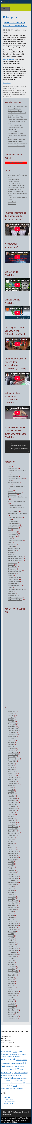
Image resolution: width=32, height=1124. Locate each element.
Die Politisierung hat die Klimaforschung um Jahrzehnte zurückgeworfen (17, 113)
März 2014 (11, 1004)
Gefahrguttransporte (14, 526)
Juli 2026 (11, 714)
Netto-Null (9, 1081)
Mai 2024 (11, 767)
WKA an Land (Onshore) (15, 598)
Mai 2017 (11, 938)
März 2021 (11, 845)
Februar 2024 (12, 773)
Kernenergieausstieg (21, 1073)
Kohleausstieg (16, 1078)
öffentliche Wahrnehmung (15, 559)
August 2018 (12, 909)
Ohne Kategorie (12, 563)
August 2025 (12, 736)
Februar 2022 (12, 823)
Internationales (12, 532)
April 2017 (11, 940)
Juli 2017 (11, 934)
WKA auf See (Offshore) (15, 600)
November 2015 (13, 973)
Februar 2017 (12, 944)
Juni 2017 (11, 936)
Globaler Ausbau (13, 528)
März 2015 (11, 985)
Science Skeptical (13, 181)
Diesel (10, 480)
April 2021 (11, 843)
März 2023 (11, 796)
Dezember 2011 (13, 1016)
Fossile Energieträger (14, 517)
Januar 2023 (11, 800)
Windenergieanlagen (16, 1088)
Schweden (14, 1083)
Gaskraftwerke (19, 1066)
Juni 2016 (11, 960)
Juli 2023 (11, 788)
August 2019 (12, 884)
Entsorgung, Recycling (14, 505)
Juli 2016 (11, 958)
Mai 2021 (11, 841)
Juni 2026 (11, 716)
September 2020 (13, 858)
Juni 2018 (11, 913)
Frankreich (11, 1066)
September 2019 (13, 882)
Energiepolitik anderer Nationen (17, 497)
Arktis (10, 466)
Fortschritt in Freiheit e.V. (15, 183)
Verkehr (10, 591)
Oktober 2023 (12, 781)
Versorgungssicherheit (22, 1085)
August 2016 (12, 956)
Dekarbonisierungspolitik (15, 478)
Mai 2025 (11, 742)
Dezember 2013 (13, 1010)
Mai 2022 (11, 816)
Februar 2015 (12, 987)
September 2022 (13, 808)
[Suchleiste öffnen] (3, 5)
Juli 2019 (11, 886)
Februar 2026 (12, 724)
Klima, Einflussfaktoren (15, 540)
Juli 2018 (11, 911)
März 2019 (11, 895)
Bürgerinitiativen (13, 476)
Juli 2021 (11, 837)
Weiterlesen (6, 83)
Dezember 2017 (13, 923)
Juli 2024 (11, 763)
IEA (14, 1069)
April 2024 (11, 769)
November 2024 (13, 755)
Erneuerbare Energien (17, 1063)
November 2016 (13, 950)
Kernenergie (11, 536)
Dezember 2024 (13, 753)
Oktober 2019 (12, 880)
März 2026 (11, 722)
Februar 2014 (12, 1006)
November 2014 (13, 991)
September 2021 (13, 833)
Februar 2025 (12, 749)
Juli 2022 (11, 812)
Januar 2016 (11, 969)
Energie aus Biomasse (14, 493)
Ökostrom (11, 565)
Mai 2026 (11, 718)
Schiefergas (8, 1083)
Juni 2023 (11, 790)
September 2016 (13, 954)
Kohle (9, 542)
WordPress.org (8, 1103)
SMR (24, 1083)
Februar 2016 (12, 967)
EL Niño (24, 1054)
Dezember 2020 (13, 851)
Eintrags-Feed (8, 1099)
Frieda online (12, 204)
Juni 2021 (11, 839)
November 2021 (13, 829)
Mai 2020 (11, 866)
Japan (21, 1069)
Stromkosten (28, 1083)
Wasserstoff (5, 1088)
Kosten (21, 1078)
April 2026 (11, 720)
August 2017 (12, 932)
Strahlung (11, 575)
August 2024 (12, 761)
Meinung (10, 552)
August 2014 (12, 995)
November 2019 (13, 878)
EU (24, 1063)
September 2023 (13, 784)
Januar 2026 (11, 726)
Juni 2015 (11, 979)
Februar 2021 (12, 847)
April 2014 (11, 1002)
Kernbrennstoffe (13, 534)
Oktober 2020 (12, 856)
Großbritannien (6, 1069)
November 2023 (13, 779)
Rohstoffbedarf (12, 567)
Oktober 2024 (12, 757)
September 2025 (13, 734)
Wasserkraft (11, 594)
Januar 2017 (11, 946)
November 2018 (13, 903)
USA (15, 1085)
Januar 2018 (11, 921)
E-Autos (19, 1054)
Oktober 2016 (12, 952)
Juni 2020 (11, 864)
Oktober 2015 (12, 975)
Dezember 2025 (13, 728)
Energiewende (8, 1059)
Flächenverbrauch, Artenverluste (17, 513)
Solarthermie (12, 573)
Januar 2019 (11, 899)
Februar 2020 (12, 872)
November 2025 (13, 730)
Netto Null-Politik (18, 1081)
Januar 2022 (11, 825)
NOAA (24, 1080)
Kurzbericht (11, 544)
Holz (9, 530)
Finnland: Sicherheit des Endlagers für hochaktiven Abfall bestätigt (15, 127)
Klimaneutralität (11, 1075)
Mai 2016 (11, 963)
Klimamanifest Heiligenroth (16, 191)
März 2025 (11, 746)
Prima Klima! (12, 202)
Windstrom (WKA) (13, 596)
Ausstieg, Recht (12, 468)
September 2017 (13, 930)
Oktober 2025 (12, 732)
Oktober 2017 (12, 928)
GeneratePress (6, 1114)
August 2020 (12, 860)
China (15, 1051)
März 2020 (11, 870)
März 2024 (11, 771)
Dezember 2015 (13, 971)
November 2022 (13, 804)
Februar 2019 (12, 897)
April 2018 (11, 917)
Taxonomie (9, 1086)
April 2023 (11, 794)
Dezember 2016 (13, 948)
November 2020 (13, 853)
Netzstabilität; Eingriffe (15, 556)
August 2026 (12, 711)
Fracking (4, 1066)
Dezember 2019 (13, 876)
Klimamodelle (4, 1075)
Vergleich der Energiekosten (16, 589)
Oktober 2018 (12, 905)
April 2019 (11, 893)
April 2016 (11, 965)
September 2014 (13, 993)
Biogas (10, 474)
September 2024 (13, 759)
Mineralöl (11, 554)
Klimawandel (7, 1078)
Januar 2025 (11, 751)
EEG (9, 484)
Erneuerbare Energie (5, 1063)
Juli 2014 (11, 997)
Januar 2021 (11, 849)
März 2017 (11, 942)
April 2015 (11, 983)
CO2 (19, 1051)
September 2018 (13, 907)
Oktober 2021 (12, 831)
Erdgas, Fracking (13, 511)
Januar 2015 (11, 989)
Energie (10, 491)
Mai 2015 (11, 981)
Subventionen (3, 1085)
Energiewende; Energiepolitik (12, 86)
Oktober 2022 (12, 806)
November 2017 (13, 925)
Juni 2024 (11, 765)
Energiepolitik (20, 90)
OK (14, 1122)
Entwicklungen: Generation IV (16, 507)
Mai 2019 (11, 891)
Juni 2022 (11, 814)
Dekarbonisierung (13, 1054)
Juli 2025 (11, 738)
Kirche (10, 538)
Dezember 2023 (13, 777)
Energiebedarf (12, 495)
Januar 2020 (11, 874)
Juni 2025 (11, 740)
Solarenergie (12, 569)
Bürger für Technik (13, 179)
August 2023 (12, 786)
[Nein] (16, 1122)
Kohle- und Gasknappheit (18, 94)
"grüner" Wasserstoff (6, 1052)
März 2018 (11, 919)
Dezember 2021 (13, 827)
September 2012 (13, 1012)
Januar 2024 (11, 775)
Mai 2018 (11, 915)
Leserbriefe (11, 546)
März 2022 (11, 821)
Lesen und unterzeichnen (14, 162)
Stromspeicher (12, 583)
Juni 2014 (11, 1000)
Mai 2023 (11, 792)
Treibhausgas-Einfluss (14, 585)
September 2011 (13, 1018)
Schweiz (19, 1083)
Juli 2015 (11, 977)
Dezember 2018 (13, 901)
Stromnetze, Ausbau (14, 581)
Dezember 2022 (13, 802)
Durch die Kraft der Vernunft (16, 185)
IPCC (17, 1069)
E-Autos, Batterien (13, 482)
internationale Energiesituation (12, 92)
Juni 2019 (11, 888)
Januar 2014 (11, 1008)
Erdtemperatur (21, 1060)
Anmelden (7, 1097)
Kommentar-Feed (9, 1101)
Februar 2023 (12, 798)
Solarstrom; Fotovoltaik (15, 571)
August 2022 (12, 810)
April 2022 (11, 818)
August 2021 (12, 835)
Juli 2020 (11, 862)
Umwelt (10, 587)
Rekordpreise (7, 96)
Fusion (10, 519)
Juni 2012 (11, 1014)
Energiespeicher (14, 1056)
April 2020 (11, 868)
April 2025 (11, 744)
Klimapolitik (19, 1075)
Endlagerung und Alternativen (16, 487)
